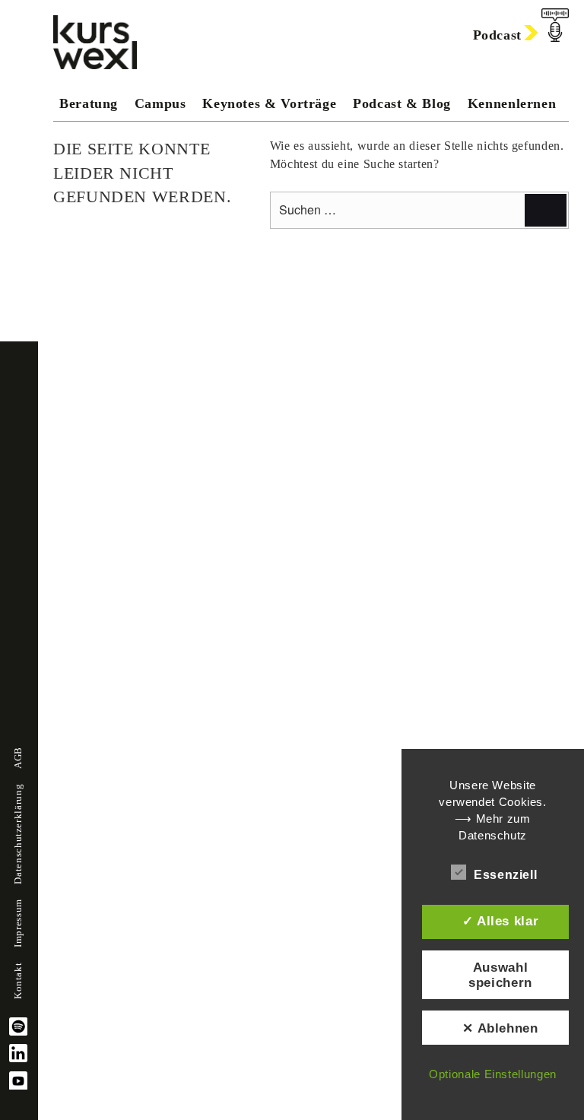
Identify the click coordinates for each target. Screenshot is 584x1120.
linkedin (18, 1053)
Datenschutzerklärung (18, 834)
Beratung (88, 103)
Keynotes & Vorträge (269, 103)
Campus (160, 103)
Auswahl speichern (500, 974)
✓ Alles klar (500, 921)
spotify (18, 1026)
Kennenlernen (512, 103)
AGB (18, 758)
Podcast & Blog (402, 103)
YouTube (18, 1080)
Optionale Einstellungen (493, 1074)
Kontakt (18, 981)
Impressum (18, 923)
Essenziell (505, 874)
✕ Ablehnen (500, 1028)
